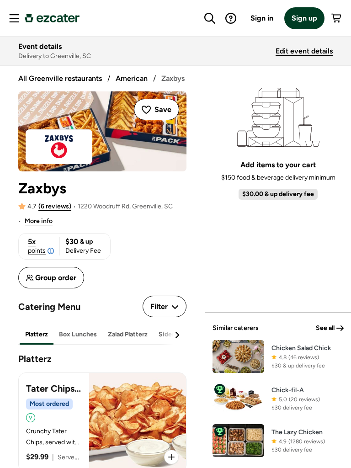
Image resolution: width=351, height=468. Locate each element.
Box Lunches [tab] (78, 334)
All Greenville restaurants (60, 78)
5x (37, 246)
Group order (55, 277)
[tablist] (102, 334)
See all (325, 328)
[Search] (209, 18)
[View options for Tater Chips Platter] (171, 457)
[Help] (230, 18)
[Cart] (337, 18)
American (132, 78)
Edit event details (304, 51)
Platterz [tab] (36, 334)
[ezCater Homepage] (52, 18)
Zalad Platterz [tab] (128, 334)
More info (39, 221)
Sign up (304, 18)
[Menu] (14, 18)
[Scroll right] (177, 335)
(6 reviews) (54, 206)
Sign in (261, 18)
